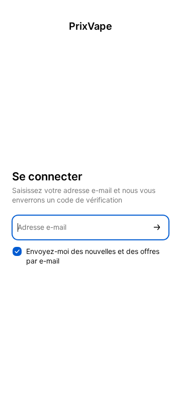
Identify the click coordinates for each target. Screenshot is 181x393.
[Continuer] (156, 227)
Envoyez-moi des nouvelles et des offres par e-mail (92, 256)
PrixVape (90, 26)
